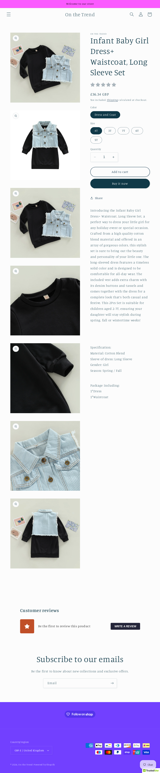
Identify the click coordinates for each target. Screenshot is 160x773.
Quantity (95, 149)
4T (96, 130)
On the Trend (25, 764)
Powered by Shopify (44, 764)
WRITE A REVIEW (125, 626)
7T (123, 130)
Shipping (112, 99)
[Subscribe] (112, 683)
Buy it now (120, 183)
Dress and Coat (105, 114)
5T (96, 139)
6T (137, 130)
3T (109, 130)
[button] (8, 14)
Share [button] (99, 198)
